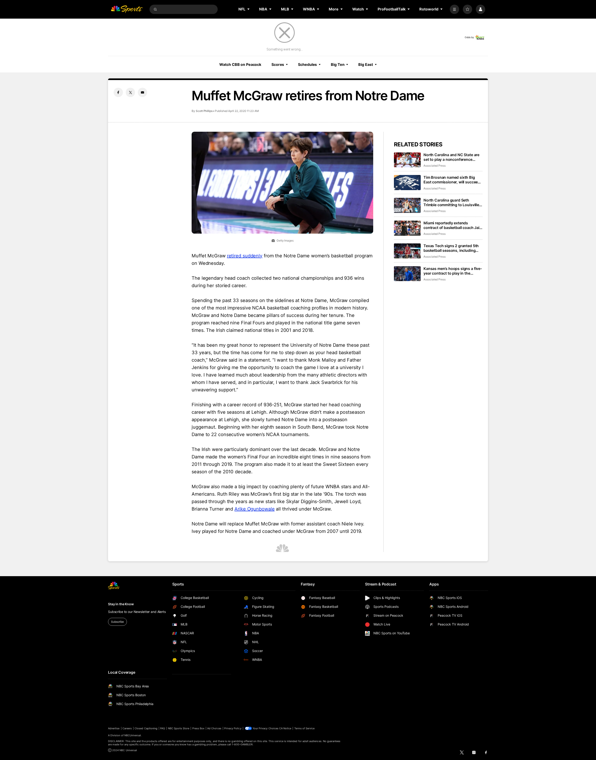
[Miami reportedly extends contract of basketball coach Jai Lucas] (407, 228)
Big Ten (337, 64)
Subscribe (117, 621)
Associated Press (434, 165)
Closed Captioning (146, 728)
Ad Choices (214, 728)
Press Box (198, 728)
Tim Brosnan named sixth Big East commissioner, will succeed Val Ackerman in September (451, 179)
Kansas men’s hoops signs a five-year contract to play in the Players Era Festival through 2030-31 (452, 271)
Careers (127, 728)
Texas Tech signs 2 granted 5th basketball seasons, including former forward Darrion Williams (451, 248)
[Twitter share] (130, 92)
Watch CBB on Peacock (240, 64)
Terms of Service (304, 728)
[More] (454, 9)
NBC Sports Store (179, 728)
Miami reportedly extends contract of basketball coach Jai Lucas (451, 225)
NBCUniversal (132, 735)
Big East (365, 64)
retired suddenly (244, 256)
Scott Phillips (204, 111)
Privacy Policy (232, 728)
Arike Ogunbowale (254, 509)
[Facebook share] (118, 92)
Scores (277, 64)
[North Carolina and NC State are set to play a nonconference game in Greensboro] (407, 160)
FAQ (162, 728)
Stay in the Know (121, 604)
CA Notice (285, 728)
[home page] (126, 9)
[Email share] (142, 92)
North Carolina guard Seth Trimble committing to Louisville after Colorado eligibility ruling (451, 202)
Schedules (307, 64)
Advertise (114, 728)
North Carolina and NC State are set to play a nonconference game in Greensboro (451, 157)
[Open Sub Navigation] (248, 9)
